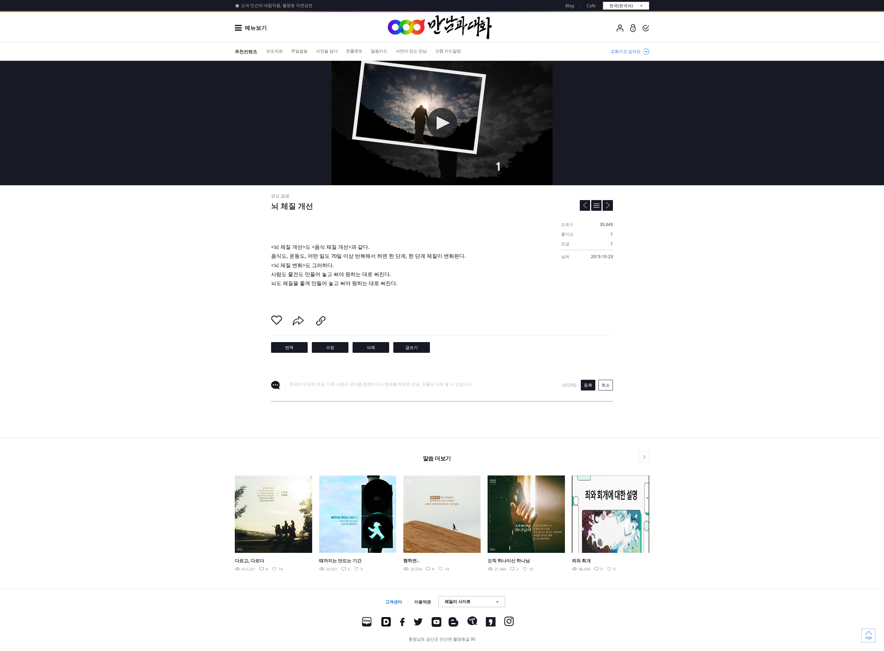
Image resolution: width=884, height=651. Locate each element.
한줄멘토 (354, 51)
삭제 (371, 347)
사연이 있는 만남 (411, 51)
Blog (569, 6)
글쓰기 (411, 347)
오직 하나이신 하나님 (509, 560)
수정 (330, 347)
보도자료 (274, 51)
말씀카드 (379, 51)
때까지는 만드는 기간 (340, 560)
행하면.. (411, 560)
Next (665, 514)
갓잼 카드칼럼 (448, 51)
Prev (218, 514)
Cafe (591, 6)
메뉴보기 (256, 27)
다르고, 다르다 (249, 560)
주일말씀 (299, 51)
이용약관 (422, 602)
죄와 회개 (581, 560)
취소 (606, 385)
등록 (588, 385)
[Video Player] (442, 123)
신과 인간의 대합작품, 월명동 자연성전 (277, 5)
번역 (289, 347)
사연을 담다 (327, 51)
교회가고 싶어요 (626, 51)
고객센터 (393, 602)
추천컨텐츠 (246, 51)
